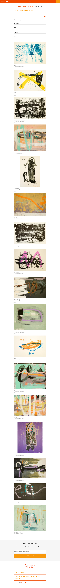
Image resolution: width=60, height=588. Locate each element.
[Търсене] (54, 1)
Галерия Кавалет (25, 582)
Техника (16, 23)
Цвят (15, 36)
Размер (16, 32)
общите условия (38, 582)
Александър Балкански (22, 20)
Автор (15, 17)
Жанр (15, 27)
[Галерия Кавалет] (30, 1)
